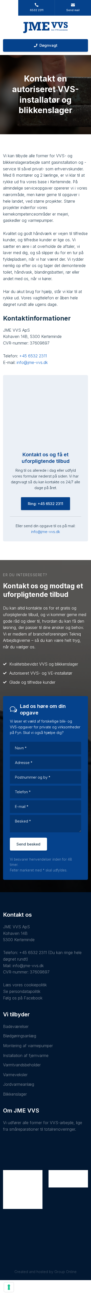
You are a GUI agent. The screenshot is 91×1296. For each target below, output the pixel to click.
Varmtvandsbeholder (22, 1064)
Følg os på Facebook (22, 997)
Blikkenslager (15, 1094)
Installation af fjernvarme (26, 1055)
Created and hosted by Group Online (45, 1271)
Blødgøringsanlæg (19, 1035)
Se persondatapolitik (21, 991)
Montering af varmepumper (28, 1045)
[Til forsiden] (45, 27)
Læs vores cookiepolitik (25, 984)
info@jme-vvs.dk (32, 362)
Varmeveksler (15, 1074)
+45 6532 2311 (33, 355)
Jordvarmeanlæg (18, 1084)
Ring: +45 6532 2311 (45, 503)
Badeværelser (16, 1026)
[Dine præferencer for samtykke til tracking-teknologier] (9, 1287)
